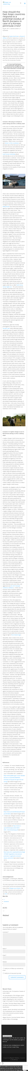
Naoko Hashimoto (14, 36)
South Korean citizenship (9, 154)
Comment (6, 932)
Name (5, 948)
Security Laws (6, 328)
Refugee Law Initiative (15, 888)
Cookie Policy (15, 1047)
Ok (24, 1070)
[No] (26, 1070)
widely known (6, 206)
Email (4, 955)
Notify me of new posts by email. (13, 973)
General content (14, 28)
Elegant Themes (14, 1058)
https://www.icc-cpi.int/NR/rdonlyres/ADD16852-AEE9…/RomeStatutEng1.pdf (12, 828)
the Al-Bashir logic (16, 635)
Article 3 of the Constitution (12, 143)
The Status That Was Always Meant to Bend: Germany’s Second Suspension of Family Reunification (14, 1005)
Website (5, 962)
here (6, 893)
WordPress (15, 1059)
